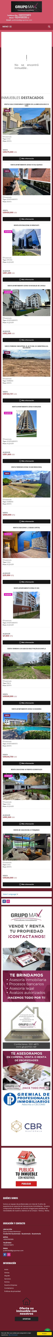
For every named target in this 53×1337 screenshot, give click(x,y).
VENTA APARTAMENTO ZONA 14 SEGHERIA (26, 709)
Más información (13, 1335)
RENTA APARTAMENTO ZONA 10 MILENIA (26, 407)
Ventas (6, 1272)
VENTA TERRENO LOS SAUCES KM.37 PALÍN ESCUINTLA (26, 649)
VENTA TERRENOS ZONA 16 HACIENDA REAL (26, 467)
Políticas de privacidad (12, 1291)
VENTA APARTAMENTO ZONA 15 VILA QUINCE (26, 165)
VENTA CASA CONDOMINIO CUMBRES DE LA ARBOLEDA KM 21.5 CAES (26, 105)
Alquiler (7, 1276)
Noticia (6, 1282)
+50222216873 (24, 15)
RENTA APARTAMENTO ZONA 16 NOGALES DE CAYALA (26, 286)
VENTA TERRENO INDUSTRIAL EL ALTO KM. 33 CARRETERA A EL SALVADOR (26, 347)
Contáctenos (9, 1288)
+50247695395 (20, 17)
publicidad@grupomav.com (13, 1250)
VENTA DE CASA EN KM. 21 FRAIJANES (26, 830)
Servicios (7, 1279)
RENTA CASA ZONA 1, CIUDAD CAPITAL (26, 528)
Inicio (6, 1269)
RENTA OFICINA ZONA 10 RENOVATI (26, 225)
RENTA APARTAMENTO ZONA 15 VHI (26, 588)
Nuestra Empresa (10, 1285)
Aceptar (44, 1333)
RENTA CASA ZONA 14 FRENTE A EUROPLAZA (26, 770)
